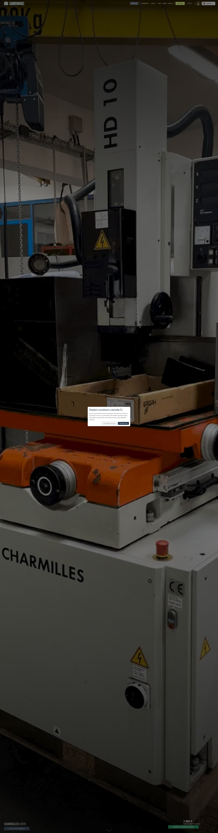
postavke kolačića (109, 423)
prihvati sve (123, 423)
